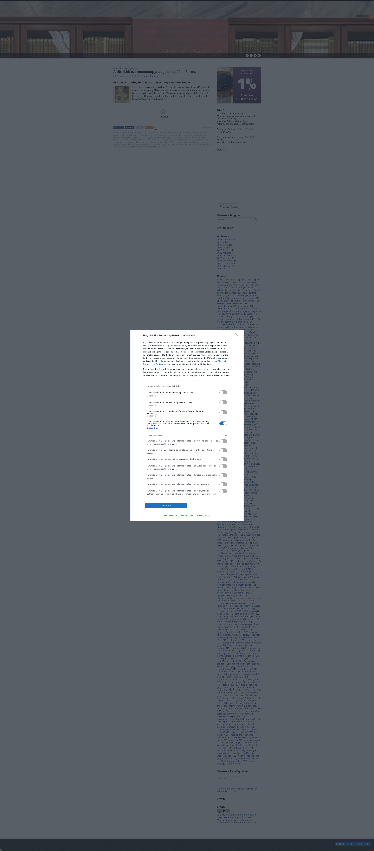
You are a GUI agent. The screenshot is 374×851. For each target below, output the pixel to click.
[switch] (223, 392)
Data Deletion (170, 515)
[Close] (237, 335)
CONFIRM (166, 505)
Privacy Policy (203, 515)
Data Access (187, 515)
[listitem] (187, 385)
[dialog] (187, 425)
